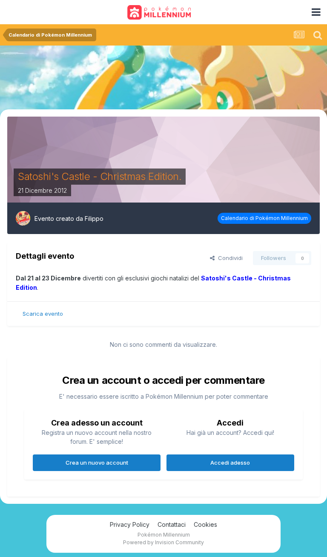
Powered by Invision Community (163, 542)
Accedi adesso (230, 462)
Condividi (229, 257)
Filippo (94, 218)
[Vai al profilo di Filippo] (23, 218)
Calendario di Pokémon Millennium (264, 218)
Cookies (205, 524)
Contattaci (172, 524)
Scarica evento (43, 313)
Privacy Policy (129, 524)
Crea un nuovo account (97, 462)
